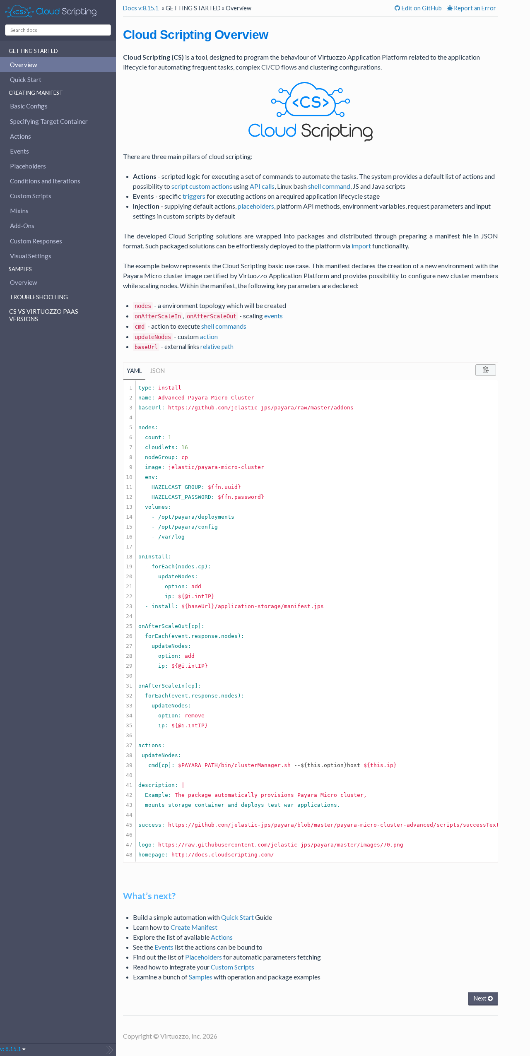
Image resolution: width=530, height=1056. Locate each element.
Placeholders (28, 166)
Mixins (19, 210)
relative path (217, 346)
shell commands (223, 326)
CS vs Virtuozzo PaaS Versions (43, 315)
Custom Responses (36, 241)
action (209, 336)
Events (19, 151)
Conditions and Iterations (45, 181)
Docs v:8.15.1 (141, 8)
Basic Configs (29, 106)
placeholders (256, 206)
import (361, 246)
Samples (200, 977)
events (273, 316)
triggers (194, 196)
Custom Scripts (30, 196)
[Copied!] (485, 370)
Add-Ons (22, 225)
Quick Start (25, 79)
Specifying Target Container (49, 121)
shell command (329, 186)
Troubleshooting (38, 297)
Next (481, 998)
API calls (262, 186)
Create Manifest (194, 927)
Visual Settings (30, 256)
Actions (20, 136)
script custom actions (201, 186)
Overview (23, 64)
